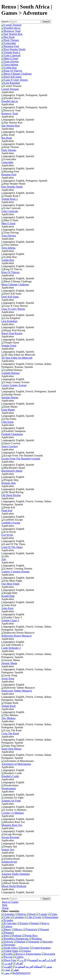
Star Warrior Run (10, 125)
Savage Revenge (10, 837)
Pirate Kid (6, 510)
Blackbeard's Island (11, 470)
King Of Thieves (10, 272)
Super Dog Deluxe (11, 748)
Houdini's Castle (10, 776)
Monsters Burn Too (11, 825)
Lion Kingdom (9, 321)
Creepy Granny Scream (14, 385)
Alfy (3, 559)
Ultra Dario (7, 421)
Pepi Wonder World (12, 186)
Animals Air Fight (11, 800)
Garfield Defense (10, 373)
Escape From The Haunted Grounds (20, 458)
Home (5, 908)
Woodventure (8, 788)
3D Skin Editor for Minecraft (16, 357)
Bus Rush (6, 137)
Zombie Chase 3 (10, 620)
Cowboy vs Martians (12, 812)
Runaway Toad (9, 113)
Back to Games (10, 901)
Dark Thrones (8, 150)
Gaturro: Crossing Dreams (15, 571)
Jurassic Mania (9, 663)
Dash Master (8, 409)
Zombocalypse (9, 861)
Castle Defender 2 (11, 647)
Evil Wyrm (7, 534)
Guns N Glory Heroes (13, 308)
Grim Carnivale (9, 211)
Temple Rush (8, 706)
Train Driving (8, 235)
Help (4, 905)
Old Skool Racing (11, 495)
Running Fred (8, 174)
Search (5, 21)
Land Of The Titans (12, 547)
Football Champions (12, 434)
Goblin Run (7, 260)
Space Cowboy (9, 446)
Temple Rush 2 (9, 199)
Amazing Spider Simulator (15, 873)
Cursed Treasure (10, 89)
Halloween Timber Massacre (16, 690)
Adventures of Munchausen (16, 764)
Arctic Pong (7, 678)
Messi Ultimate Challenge (15, 284)
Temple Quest (8, 345)
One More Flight (10, 583)
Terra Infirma (8, 247)
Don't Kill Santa (10, 296)
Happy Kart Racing (11, 333)
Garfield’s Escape (10, 522)
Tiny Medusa (8, 718)
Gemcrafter (7, 162)
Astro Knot (7, 608)
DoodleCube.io (9, 101)
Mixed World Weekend (13, 886)
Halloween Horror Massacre (16, 635)
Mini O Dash (8, 223)
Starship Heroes (9, 397)
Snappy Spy (7, 849)
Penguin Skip (8, 483)
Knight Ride (8, 596)
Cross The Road (10, 733)
